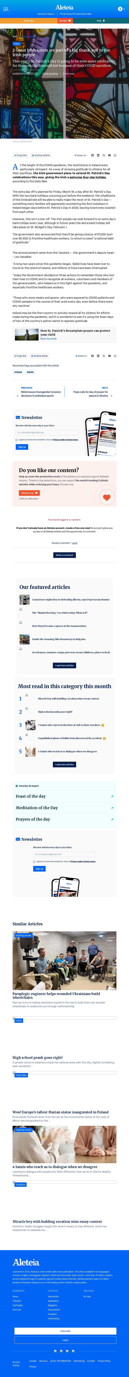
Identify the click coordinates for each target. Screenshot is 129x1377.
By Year (87, 1296)
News (15, 36)
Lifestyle (17, 1300)
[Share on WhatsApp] (115, 155)
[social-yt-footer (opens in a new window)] (55, 1351)
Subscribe (29, 20)
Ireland (18, 372)
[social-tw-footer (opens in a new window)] (67, 1351)
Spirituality (18, 1305)
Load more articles (64, 665)
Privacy (32, 1366)
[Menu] (18, 9)
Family (19, 1020)
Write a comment (64, 555)
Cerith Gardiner (50, 73)
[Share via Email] (109, 155)
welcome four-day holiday (88, 177)
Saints (30, 372)
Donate (63, 20)
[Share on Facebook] (92, 155)
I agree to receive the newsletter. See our (48, 439)
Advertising (53, 1318)
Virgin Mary (21, 1075)
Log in (75, 543)
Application (53, 1300)
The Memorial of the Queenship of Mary (76, 14)
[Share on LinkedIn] (98, 155)
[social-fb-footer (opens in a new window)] (61, 1351)
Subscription (54, 1309)
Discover (17, 1309)
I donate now (27, 492)
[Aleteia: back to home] (64, 7)
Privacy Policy (104, 1361)
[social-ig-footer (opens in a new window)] (73, 1351)
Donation (52, 1314)
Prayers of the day (33, 819)
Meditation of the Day (37, 807)
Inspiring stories (23, 935)
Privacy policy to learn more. (65, 439)
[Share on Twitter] (104, 155)
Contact (91, 1361)
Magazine (52, 1305)
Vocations (20, 1184)
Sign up (22, 446)
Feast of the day (31, 796)
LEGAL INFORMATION (60, 1361)
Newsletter (53, 1296)
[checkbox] (17, 440)
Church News (28, 36)
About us (43, 1361)
